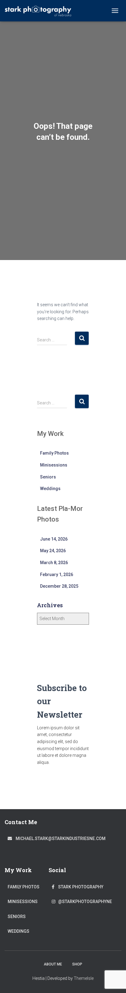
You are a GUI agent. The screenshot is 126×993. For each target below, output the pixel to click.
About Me (53, 964)
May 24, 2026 (53, 550)
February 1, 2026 (56, 574)
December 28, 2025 (59, 586)
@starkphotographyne (83, 901)
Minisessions (53, 465)
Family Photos (54, 453)
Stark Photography (78, 886)
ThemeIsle (84, 978)
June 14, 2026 (54, 539)
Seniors (48, 476)
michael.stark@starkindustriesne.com (59, 838)
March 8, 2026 (54, 562)
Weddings (50, 488)
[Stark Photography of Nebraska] (40, 10)
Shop (77, 964)
